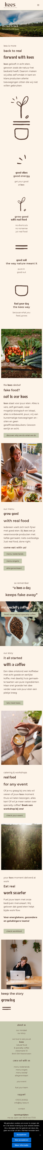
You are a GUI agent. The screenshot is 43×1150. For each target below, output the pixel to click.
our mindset (21, 1030)
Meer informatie (21, 1145)
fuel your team (21, 1087)
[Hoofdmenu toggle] (38, 5)
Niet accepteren (21, 1140)
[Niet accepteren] (40, 1135)
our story (21, 1033)
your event (21, 1081)
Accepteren (21, 1135)
